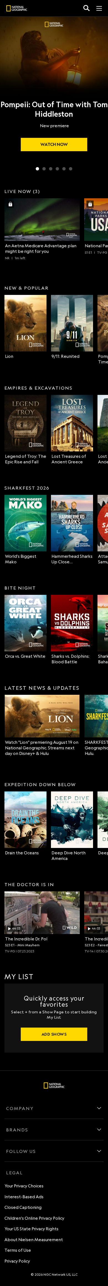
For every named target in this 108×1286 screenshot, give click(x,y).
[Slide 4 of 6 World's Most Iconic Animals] (57, 168)
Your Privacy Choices (23, 1186)
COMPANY (20, 1108)
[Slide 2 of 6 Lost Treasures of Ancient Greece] (44, 168)
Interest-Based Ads (23, 1196)
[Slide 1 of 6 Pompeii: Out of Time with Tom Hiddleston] (37, 168)
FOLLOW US (21, 1151)
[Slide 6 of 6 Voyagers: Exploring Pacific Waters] (70, 168)
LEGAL (14, 1172)
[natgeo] (16, 9)
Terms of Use (17, 1250)
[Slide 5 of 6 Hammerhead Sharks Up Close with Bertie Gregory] (64, 168)
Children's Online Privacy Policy (34, 1218)
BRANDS (17, 1129)
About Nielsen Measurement (33, 1239)
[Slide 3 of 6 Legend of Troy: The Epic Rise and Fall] (50, 168)
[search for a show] (86, 8)
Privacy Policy (17, 1261)
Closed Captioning (23, 1207)
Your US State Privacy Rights (31, 1228)
